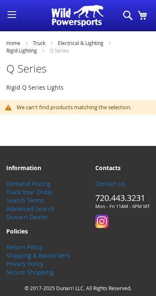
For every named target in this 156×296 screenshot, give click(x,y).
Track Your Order (29, 192)
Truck (40, 43)
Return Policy (24, 247)
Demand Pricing (28, 184)
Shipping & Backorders (38, 255)
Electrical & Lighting (81, 43)
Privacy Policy (24, 264)
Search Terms (25, 200)
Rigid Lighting (22, 50)
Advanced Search (30, 209)
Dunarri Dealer (27, 217)
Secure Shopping (30, 272)
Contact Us (110, 184)
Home (14, 43)
